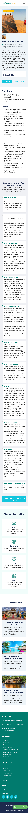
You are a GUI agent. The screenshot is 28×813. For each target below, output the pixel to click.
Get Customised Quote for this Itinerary (14, 499)
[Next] (24, 21)
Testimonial (6, 742)
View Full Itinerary (19, 81)
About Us (5, 740)
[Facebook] (7, 797)
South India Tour (7, 773)
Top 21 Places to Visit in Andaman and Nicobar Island (13, 657)
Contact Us (6, 757)
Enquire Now (6, 81)
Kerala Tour (6, 768)
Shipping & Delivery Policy (10, 752)
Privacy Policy (7, 754)
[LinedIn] (11, 797)
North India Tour (7, 778)
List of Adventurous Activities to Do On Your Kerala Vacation (14, 691)
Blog (4, 745)
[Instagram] (15, 797)
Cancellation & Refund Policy (10, 749)
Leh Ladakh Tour (7, 771)
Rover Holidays (10, 805)
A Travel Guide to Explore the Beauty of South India (13, 623)
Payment (5, 780)
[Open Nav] (24, 2)
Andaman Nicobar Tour (9, 766)
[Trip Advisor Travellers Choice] (7, 789)
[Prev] (3, 21)
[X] (3, 797)
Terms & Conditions (8, 747)
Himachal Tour (7, 775)
